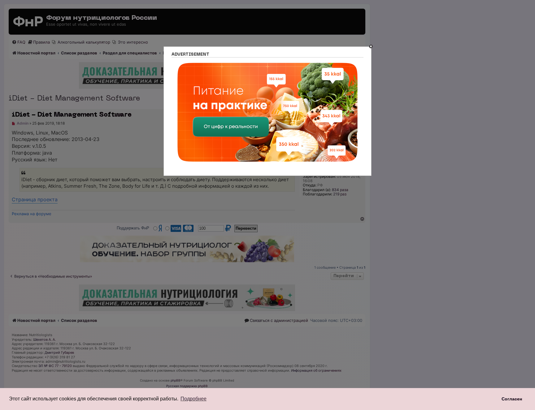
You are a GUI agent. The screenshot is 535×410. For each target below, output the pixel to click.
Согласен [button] (512, 398)
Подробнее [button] (194, 398)
